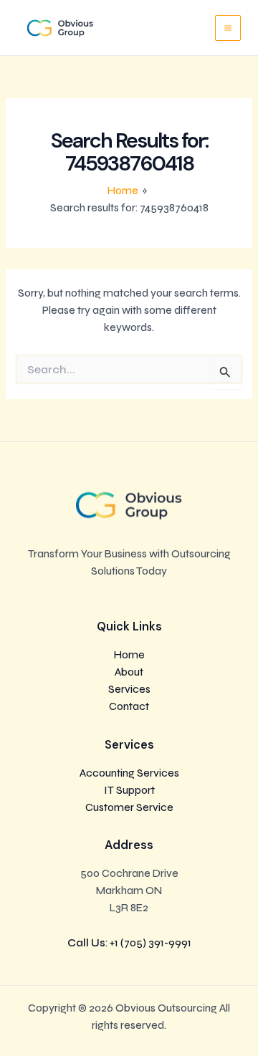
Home (129, 655)
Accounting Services (129, 773)
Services (129, 689)
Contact (129, 707)
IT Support (129, 790)
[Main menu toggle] (228, 28)
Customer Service (129, 808)
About (129, 672)
